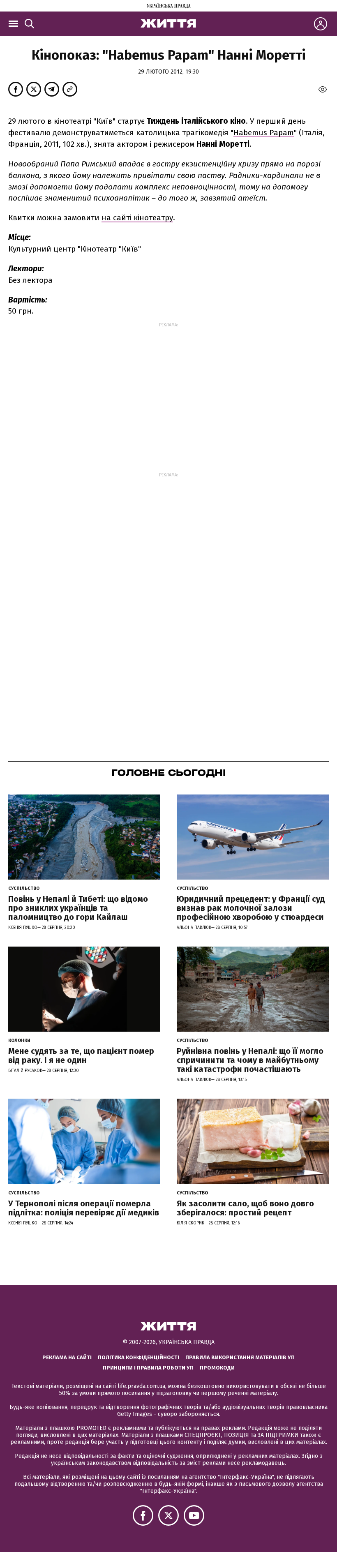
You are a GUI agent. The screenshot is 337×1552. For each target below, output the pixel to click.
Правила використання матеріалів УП (240, 1357)
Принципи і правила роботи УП (148, 1368)
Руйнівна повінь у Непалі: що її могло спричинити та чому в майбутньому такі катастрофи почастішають (250, 1060)
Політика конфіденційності (138, 1357)
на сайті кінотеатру (137, 217)
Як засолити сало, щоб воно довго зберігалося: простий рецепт (245, 1208)
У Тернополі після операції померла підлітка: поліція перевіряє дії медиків (83, 1208)
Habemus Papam (263, 132)
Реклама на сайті (67, 1357)
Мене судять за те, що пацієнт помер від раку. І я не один (81, 1055)
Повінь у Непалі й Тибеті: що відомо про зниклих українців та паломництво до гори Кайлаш (78, 908)
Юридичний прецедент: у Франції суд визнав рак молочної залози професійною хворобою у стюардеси (251, 908)
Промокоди (217, 1368)
